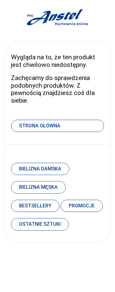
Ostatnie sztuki (40, 224)
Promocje (82, 206)
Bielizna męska (38, 187)
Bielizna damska (40, 169)
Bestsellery (35, 206)
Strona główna (39, 126)
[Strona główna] (57, 32)
